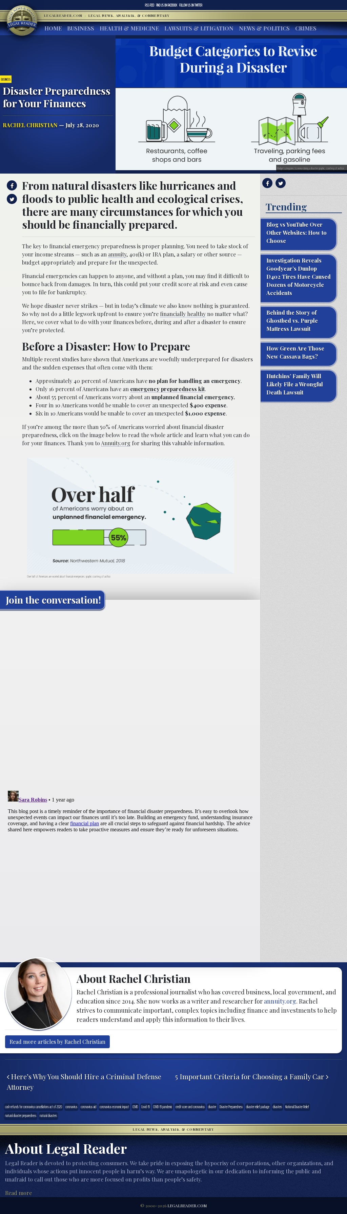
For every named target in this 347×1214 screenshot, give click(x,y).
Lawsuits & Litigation (198, 28)
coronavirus (71, 1107)
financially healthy (183, 313)
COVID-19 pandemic (162, 1107)
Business (80, 28)
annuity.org (280, 1001)
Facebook (166, 5)
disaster (212, 1107)
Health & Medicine (129, 28)
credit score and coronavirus (190, 1107)
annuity (117, 254)
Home (53, 28)
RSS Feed (149, 5)
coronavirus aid (88, 1107)
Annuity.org (115, 443)
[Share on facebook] (11, 185)
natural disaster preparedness (20, 1116)
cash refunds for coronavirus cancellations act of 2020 (33, 1107)
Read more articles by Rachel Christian (57, 1041)
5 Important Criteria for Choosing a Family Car (250, 1076)
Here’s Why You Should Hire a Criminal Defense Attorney (84, 1082)
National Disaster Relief (297, 1107)
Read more (18, 1192)
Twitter (190, 5)
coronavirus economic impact (114, 1107)
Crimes (306, 28)
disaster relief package (257, 1107)
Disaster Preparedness (231, 1107)
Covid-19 (145, 1107)
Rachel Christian (30, 125)
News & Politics (264, 28)
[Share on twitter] (11, 199)
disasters (277, 1107)
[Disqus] (130, 699)
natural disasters (48, 1116)
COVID (135, 1107)
